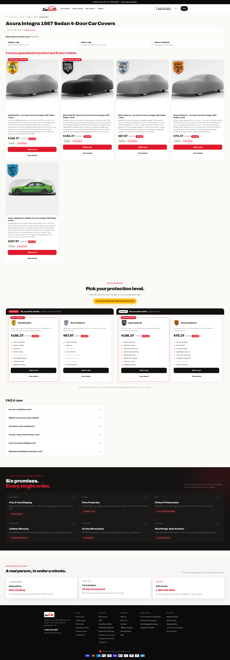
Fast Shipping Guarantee (149, 624)
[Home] (6, 17)
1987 (35, 17)
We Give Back (126, 631)
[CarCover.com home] (49, 8)
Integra (28, 17)
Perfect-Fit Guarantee (148, 620)
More (101, 8)
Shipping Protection (147, 628)
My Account (103, 617)
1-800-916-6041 (51, 630)
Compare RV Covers (106, 638)
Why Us (123, 617)
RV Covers (91, 8)
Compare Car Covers (107, 635)
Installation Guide (105, 624)
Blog (122, 635)
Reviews (124, 624)
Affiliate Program (127, 628)
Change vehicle (29, 30)
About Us (124, 620)
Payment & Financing (106, 631)
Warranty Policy (172, 617)
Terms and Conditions (175, 628)
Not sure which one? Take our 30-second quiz (116, 301)
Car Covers (65, 8)
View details (32, 155)
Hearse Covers (81, 631)
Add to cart (32, 149)
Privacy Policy (172, 631)
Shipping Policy (172, 624)
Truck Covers (77, 8)
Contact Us (103, 642)
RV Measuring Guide (106, 628)
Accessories (80, 635)
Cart (184, 8)
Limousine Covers (82, 628)
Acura (22, 17)
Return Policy (171, 620)
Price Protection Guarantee (150, 617)
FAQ (100, 620)
